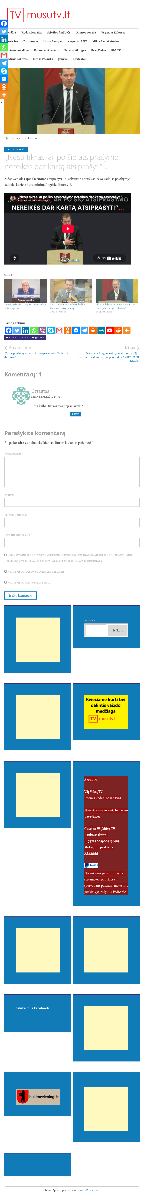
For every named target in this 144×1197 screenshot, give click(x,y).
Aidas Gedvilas (18, 337)
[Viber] (42, 330)
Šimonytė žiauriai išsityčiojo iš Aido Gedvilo (25, 304)
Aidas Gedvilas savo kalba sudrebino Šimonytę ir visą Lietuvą (67, 306)
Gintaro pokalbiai (17, 50)
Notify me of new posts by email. (28, 582)
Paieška (90, 620)
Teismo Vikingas (75, 50)
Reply (75, 414)
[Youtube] (110, 330)
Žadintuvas (30, 41)
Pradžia (10, 32)
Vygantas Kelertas (113, 32)
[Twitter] (17, 330)
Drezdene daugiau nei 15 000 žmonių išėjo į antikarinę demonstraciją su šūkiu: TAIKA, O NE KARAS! (109, 354)
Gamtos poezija (86, 32)
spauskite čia (108, 879)
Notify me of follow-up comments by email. (36, 571)
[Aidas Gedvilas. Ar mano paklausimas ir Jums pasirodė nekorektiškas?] (117, 291)
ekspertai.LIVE (77, 41)
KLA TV (116, 50)
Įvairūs (62, 59)
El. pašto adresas (15, 515)
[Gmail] (59, 330)
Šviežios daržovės (58, 32)
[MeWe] (101, 330)
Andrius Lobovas (16, 59)
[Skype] (51, 330)
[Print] (93, 330)
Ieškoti (118, 630)
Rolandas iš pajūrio (46, 50)
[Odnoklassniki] (67, 330)
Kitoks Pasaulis (43, 59)
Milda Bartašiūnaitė (106, 41)
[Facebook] (8, 330)
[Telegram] (84, 330)
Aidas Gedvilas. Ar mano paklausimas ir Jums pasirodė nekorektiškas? (115, 306)
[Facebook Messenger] (76, 330)
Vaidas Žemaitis (31, 32)
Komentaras (13, 453)
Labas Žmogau (53, 41)
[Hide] (1, 102)
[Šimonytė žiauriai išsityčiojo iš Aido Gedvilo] (25, 291)
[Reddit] (118, 330)
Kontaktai (79, 59)
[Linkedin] (25, 330)
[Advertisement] (38, 644)
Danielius (11, 41)
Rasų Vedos (98, 50)
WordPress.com (89, 1190)
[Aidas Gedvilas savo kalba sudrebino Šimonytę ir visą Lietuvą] (71, 291)
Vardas (9, 495)
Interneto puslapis (17, 535)
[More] (126, 330)
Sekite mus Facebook (32, 1008)
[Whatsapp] (34, 330)
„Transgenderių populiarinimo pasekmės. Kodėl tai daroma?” (36, 352)
